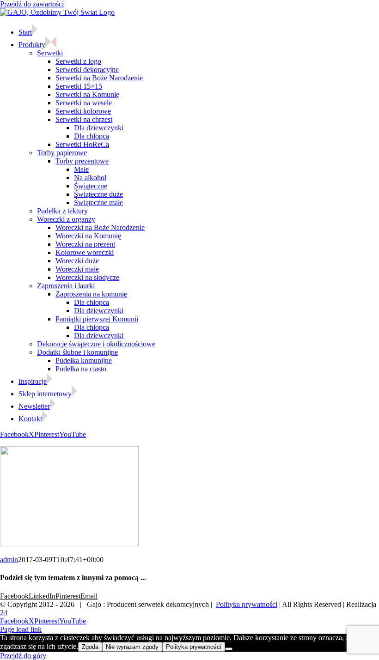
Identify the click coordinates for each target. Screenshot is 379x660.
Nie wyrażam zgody (132, 646)
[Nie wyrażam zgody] (228, 649)
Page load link (21, 629)
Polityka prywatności (246, 604)
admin (9, 559)
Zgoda (90, 646)
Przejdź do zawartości (32, 4)
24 (3, 613)
